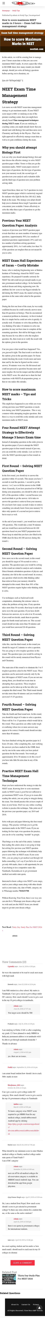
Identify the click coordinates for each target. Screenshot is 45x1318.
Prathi (10, 1067)
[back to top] (39, 1308)
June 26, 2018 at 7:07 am (22, 1009)
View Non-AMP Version (33, 1310)
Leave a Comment (22, 1263)
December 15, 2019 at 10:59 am (24, 1169)
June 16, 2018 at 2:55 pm (27, 966)
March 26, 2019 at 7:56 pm (26, 1145)
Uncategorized (34, 15)
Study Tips (16, 11)
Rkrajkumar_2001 (14, 1085)
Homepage (6, 11)
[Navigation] (3, 3)
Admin (16, 1006)
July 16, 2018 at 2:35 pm (26, 1024)
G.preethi (11, 966)
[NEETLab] (23, 2)
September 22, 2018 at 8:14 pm (27, 1067)
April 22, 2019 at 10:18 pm (22, 1222)
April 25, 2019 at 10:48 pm (24, 1240)
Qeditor (16, 1104)
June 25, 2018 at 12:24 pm (27, 984)
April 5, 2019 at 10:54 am (34, 1197)
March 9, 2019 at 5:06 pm (22, 1107)
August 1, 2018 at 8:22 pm (22, 1052)
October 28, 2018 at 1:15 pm (17, 1088)
